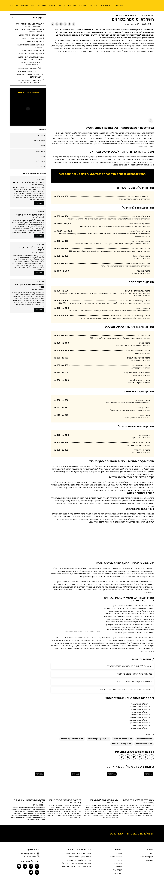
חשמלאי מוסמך (142, 16)
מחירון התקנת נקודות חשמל (98, 739)
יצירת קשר (149, 860)
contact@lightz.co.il (27, 853)
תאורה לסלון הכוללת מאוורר (80, 857)
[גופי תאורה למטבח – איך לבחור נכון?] (27, 784)
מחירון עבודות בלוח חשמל (121, 744)
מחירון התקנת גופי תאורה (123, 739)
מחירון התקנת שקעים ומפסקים (72, 739)
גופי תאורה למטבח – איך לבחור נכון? (76, 863)
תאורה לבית (40, 212)
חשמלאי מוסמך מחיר (144, 739)
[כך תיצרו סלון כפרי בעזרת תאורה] (64, 784)
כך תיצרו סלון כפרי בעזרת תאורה (78, 860)
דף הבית (150, 853)
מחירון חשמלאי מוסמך (144, 744)
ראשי (152, 16)
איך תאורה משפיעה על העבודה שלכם (76, 866)
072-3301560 (30, 857)
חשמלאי (135, 466)
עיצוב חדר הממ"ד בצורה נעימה (78, 853)
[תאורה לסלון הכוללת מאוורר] (100, 784)
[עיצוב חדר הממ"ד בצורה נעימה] (136, 784)
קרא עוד (39, 203)
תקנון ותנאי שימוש (146, 857)
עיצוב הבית (40, 179)
